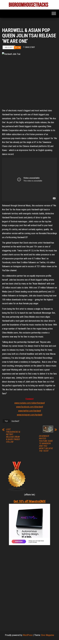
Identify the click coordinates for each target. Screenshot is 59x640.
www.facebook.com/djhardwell (29, 406)
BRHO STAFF (30, 47)
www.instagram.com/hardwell (29, 414)
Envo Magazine (47, 635)
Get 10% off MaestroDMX (29, 501)
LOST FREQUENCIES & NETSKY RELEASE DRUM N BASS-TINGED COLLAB (13, 435)
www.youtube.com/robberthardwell (29, 403)
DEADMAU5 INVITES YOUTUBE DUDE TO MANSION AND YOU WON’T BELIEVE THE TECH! (46, 443)
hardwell (15, 421)
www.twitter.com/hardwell (29, 410)
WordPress (28, 635)
